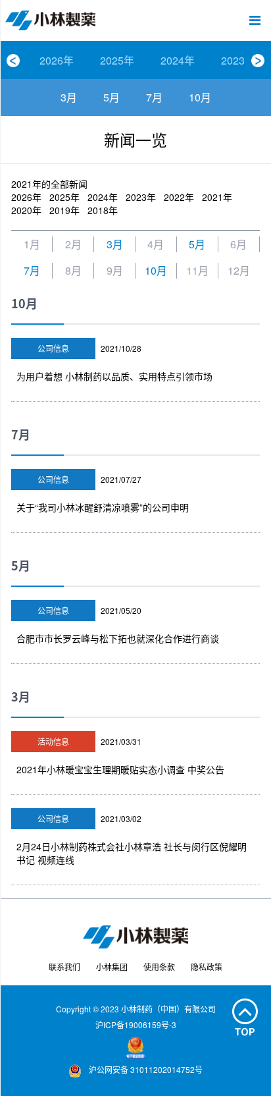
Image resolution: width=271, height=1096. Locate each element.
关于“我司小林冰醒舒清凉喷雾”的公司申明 (102, 507)
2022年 (179, 197)
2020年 (26, 210)
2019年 (64, 210)
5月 (111, 97)
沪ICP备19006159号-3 (135, 1024)
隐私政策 (206, 966)
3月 (69, 97)
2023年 (238, 60)
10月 (200, 97)
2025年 (117, 60)
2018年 (102, 210)
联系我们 (64, 966)
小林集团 (112, 966)
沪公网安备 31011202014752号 (145, 1069)
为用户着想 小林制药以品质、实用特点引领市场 (114, 376)
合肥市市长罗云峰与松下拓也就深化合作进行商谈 (117, 638)
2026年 (56, 60)
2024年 (177, 60)
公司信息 (53, 348)
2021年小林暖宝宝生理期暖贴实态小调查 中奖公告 (120, 769)
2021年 (217, 197)
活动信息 (53, 741)
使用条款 (159, 966)
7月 (154, 97)
